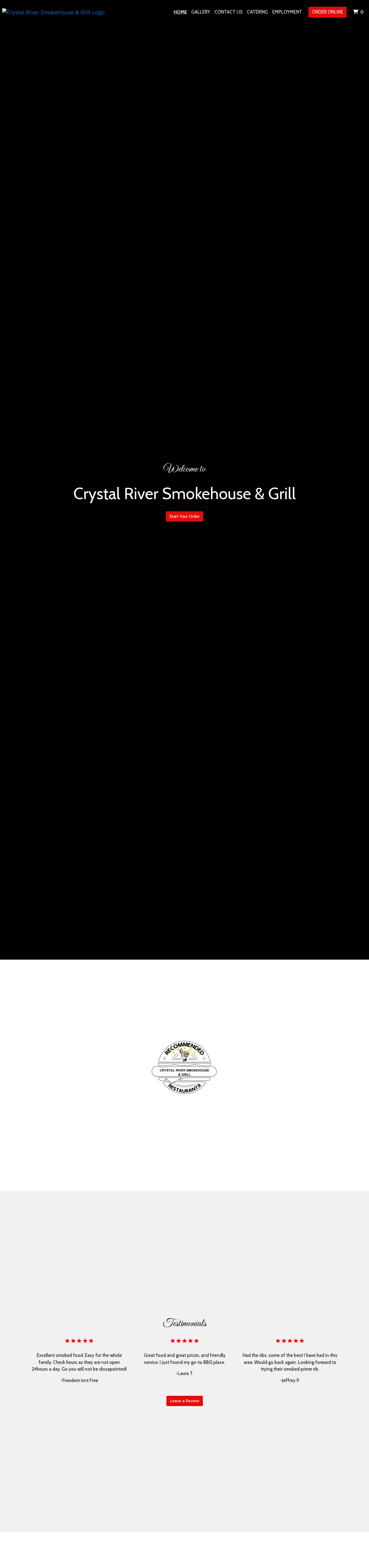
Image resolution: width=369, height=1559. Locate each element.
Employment (287, 12)
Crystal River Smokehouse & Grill (184, 1041)
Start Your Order (184, 516)
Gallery (200, 12)
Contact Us (228, 12)
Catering (257, 12)
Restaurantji (185, 1070)
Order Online (327, 12)
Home (180, 12)
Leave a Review (184, 1400)
